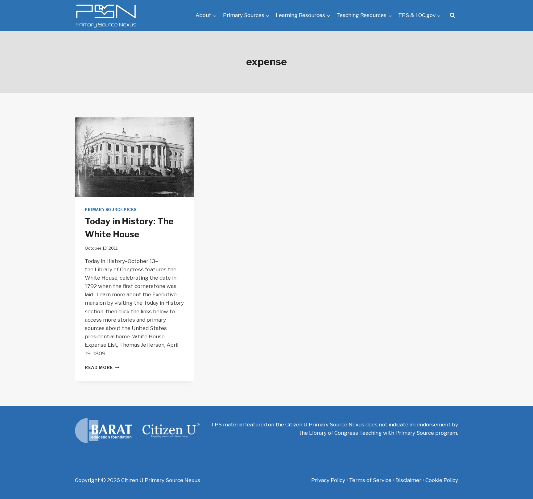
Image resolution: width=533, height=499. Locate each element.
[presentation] (134, 157)
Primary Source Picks (111, 210)
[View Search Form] (452, 15)
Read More (102, 367)
